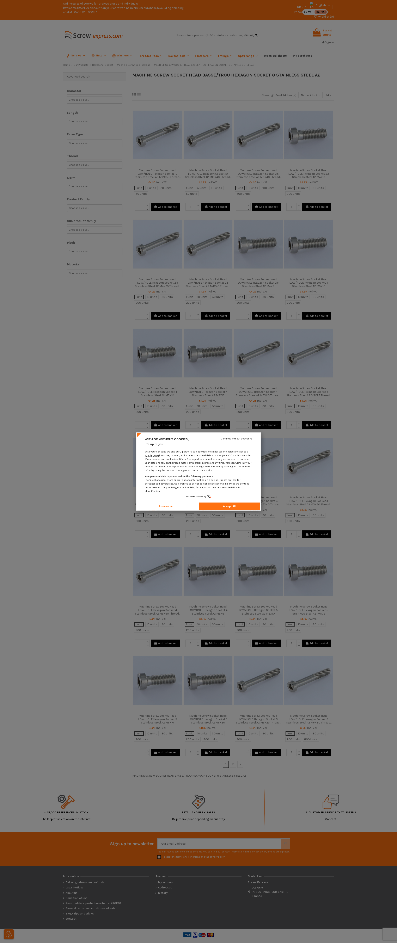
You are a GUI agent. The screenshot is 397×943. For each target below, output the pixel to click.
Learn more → (167, 506)
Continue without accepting (236, 438)
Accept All (229, 506)
